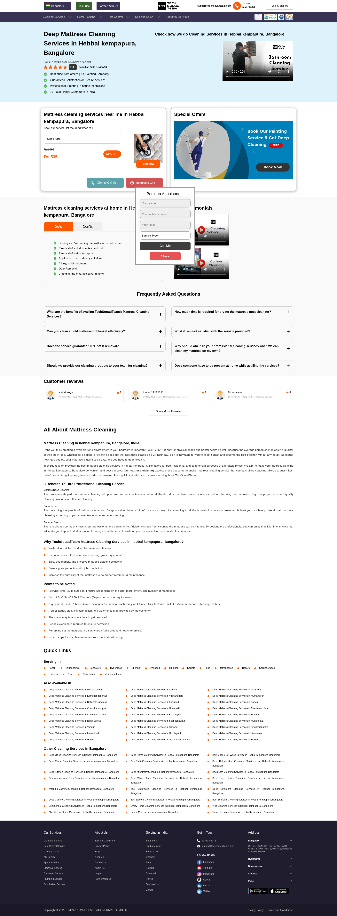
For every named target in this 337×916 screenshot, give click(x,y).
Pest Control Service (54, 846)
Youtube (207, 868)
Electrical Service (53, 868)
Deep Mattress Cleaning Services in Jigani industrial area (160, 739)
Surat (70, 674)
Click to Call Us (107, 182)
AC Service (50, 857)
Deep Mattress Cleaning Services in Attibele (153, 689)
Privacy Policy (102, 846)
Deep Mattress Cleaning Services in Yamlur (72, 727)
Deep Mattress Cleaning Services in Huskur (235, 739)
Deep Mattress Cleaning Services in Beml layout (156, 714)
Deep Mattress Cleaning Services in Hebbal (235, 714)
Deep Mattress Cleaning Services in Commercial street (77, 714)
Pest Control (116, 16)
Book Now (148, 164)
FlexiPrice (84, 5)
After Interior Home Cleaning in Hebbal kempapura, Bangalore (82, 812)
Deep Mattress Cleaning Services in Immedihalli (74, 733)
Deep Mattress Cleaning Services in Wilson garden (76, 689)
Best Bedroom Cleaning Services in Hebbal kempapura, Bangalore (247, 799)
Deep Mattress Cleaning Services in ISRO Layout (75, 720)
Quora (206, 879)
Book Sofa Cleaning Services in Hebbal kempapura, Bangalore (245, 772)
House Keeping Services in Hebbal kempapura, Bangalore (243, 812)
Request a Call (145, 182)
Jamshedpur (226, 668)
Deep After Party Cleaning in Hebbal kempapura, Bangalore (162, 772)
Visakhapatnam (113, 674)
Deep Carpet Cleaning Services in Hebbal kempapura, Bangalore (83, 761)
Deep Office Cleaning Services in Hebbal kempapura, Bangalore (83, 755)
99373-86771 (209, 840)
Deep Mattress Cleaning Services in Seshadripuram (157, 720)
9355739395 (248, 7)
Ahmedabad (89, 674)
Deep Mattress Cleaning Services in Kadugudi (154, 702)
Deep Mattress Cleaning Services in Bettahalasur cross (78, 702)
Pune (207, 668)
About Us (100, 868)
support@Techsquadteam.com (218, 846)
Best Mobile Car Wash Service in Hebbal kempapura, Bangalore (246, 755)
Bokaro (246, 668)
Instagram (208, 873)
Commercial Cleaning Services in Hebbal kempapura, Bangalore (83, 806)
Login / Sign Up (279, 5)
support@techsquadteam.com (214, 5)
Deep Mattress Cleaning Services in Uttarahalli (155, 708)
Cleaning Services (54, 16)
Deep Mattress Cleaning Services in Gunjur (71, 739)
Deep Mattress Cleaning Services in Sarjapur (154, 727)
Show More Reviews (168, 411)
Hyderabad (116, 668)
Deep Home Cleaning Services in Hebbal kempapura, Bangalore (164, 755)
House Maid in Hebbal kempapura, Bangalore (154, 812)
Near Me (99, 857)
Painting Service (52, 851)
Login (98, 873)
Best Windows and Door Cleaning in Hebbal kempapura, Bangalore (84, 778)
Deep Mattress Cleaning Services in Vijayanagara (156, 696)
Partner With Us (108, 5)
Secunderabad (267, 668)
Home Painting (86, 16)
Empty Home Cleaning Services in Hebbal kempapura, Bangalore (165, 806)
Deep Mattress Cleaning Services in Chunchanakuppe (77, 708)
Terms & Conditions (105, 840)
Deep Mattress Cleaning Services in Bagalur (235, 702)
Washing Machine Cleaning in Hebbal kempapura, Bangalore (81, 789)
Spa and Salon (144, 16)
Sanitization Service (54, 884)
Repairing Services (177, 16)
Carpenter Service (53, 873)
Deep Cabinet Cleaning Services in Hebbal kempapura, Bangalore (84, 799)
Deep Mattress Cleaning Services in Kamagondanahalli (78, 696)
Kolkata (191, 668)
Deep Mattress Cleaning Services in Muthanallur (238, 696)
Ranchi (52, 668)
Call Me (165, 246)
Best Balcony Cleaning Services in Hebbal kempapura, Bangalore (165, 799)
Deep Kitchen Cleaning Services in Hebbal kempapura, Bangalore (84, 772)
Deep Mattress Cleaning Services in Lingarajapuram (240, 727)
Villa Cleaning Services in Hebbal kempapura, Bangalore (242, 806)
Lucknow (53, 674)
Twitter (206, 891)
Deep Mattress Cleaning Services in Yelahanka (237, 733)
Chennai (136, 668)
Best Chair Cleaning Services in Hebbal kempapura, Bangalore (164, 761)
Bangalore (95, 668)
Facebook (208, 862)
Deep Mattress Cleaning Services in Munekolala (237, 720)
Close (165, 256)
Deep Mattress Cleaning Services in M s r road (237, 689)
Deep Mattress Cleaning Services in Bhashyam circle (240, 708)
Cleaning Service (53, 840)
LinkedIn (207, 885)
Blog (97, 851)
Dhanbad (155, 668)
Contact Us (100, 862)
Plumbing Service (53, 879)
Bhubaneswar (73, 668)
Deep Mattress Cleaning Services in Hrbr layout (155, 733)
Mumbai (173, 668)
